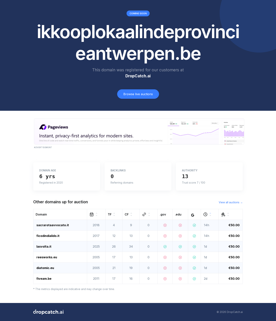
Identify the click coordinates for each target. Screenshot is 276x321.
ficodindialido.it (48, 236)
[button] (60, 214)
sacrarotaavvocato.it (52, 225)
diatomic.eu (45, 268)
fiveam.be (43, 278)
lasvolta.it (43, 246)
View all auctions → (231, 202)
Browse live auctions (138, 94)
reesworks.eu (46, 257)
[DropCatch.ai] (48, 311)
